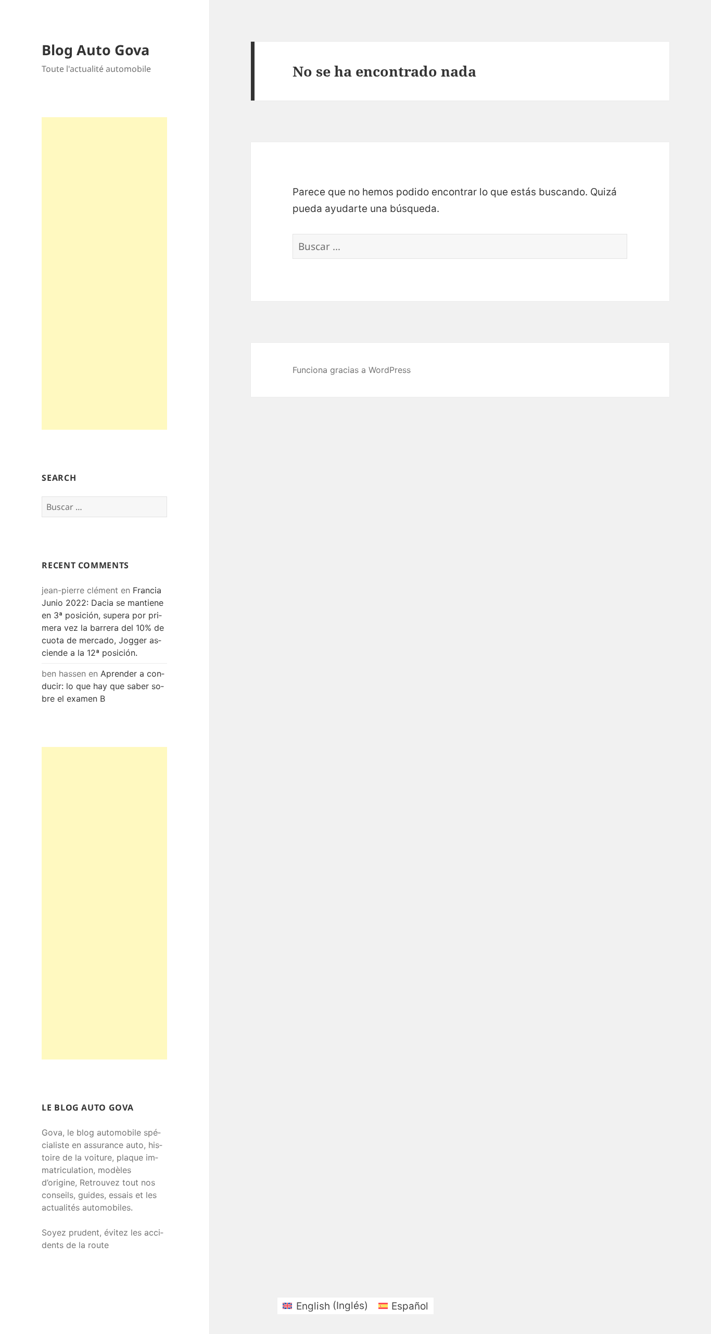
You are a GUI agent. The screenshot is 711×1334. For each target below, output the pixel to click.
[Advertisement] (104, 273)
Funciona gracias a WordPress (352, 370)
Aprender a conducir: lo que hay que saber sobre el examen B (103, 686)
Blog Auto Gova (95, 49)
